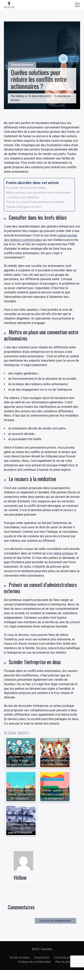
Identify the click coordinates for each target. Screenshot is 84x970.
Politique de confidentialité (34, 961)
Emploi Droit (41, 957)
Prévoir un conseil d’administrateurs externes (35, 202)
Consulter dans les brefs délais (26, 187)
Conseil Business (22, 64)
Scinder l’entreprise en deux (23, 207)
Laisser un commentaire (55, 920)
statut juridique (63, 553)
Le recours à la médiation (22, 197)
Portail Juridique (20, 957)
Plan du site (62, 961)
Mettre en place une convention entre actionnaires (38, 192)
